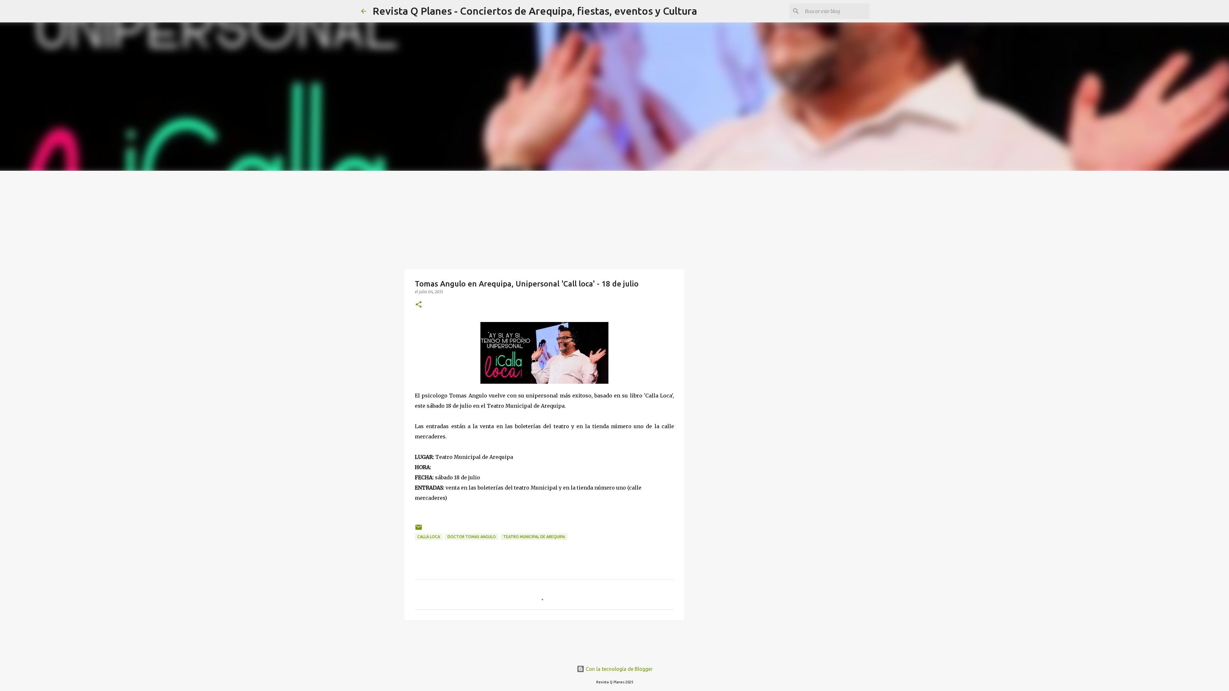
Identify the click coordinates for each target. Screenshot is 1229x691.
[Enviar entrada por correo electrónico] (418, 530)
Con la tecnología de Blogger (618, 669)
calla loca (428, 537)
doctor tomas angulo (471, 537)
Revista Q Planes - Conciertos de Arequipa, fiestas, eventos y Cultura (535, 11)
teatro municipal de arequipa (534, 537)
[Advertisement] (614, 218)
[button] (418, 305)
